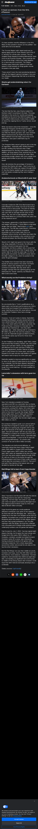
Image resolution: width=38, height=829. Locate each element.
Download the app (30, 2)
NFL (12, 6)
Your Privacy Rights (19, 827)
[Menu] (2, 2)
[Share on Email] (25, 574)
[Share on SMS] (29, 574)
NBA (16, 6)
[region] (19, 814)
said (27, 226)
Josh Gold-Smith (5, 14)
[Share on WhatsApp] (21, 574)
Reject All (19, 823)
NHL (19, 6)
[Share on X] (8, 574)
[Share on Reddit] (12, 574)
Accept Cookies (19, 819)
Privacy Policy (17, 815)
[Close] (34, 801)
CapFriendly (16, 568)
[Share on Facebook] (17, 574)
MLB (23, 6)
